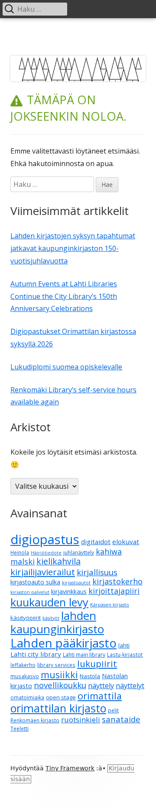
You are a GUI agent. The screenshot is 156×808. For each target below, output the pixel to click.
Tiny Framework (70, 768)
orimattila (100, 695)
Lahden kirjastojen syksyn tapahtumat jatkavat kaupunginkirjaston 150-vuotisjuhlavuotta (72, 248)
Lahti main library (84, 654)
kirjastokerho (117, 581)
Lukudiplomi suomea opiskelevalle (66, 367)
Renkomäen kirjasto (34, 720)
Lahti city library (35, 654)
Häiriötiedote (46, 553)
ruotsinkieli (80, 720)
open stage (61, 697)
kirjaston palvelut (29, 592)
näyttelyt (130, 685)
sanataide (121, 719)
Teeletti (19, 728)
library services (56, 665)
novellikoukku (60, 685)
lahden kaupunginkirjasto (57, 622)
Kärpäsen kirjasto (109, 605)
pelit (113, 710)
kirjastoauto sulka (35, 582)
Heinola (19, 552)
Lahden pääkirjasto (63, 643)
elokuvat (125, 541)
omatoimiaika (27, 697)
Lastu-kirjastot (125, 654)
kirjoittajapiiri (114, 591)
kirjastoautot (76, 583)
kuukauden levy (49, 602)
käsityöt (50, 618)
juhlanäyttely (78, 552)
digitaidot (95, 541)
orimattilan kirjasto (58, 708)
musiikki (59, 674)
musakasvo (24, 676)
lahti (124, 645)
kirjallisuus (97, 572)
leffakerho (23, 665)
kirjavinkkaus (69, 591)
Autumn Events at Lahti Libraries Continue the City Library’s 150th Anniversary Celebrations (63, 296)
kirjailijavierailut (42, 572)
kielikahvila (58, 561)
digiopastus (44, 539)
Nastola (90, 676)
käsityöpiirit (25, 618)
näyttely (101, 685)
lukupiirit (97, 663)
